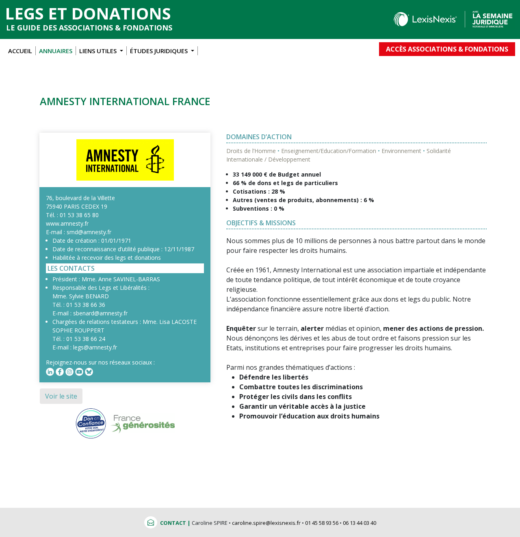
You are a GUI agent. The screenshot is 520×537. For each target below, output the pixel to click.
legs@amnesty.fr (95, 347)
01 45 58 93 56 (321, 522)
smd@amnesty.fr (89, 232)
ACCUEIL (20, 51)
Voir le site (61, 396)
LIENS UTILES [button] (98, 51)
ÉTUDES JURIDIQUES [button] (159, 51)
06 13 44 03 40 (359, 522)
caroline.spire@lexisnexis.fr (266, 522)
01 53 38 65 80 (79, 215)
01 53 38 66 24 (85, 339)
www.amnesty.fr (67, 223)
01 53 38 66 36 (85, 304)
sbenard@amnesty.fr (100, 313)
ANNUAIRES (55, 51)
